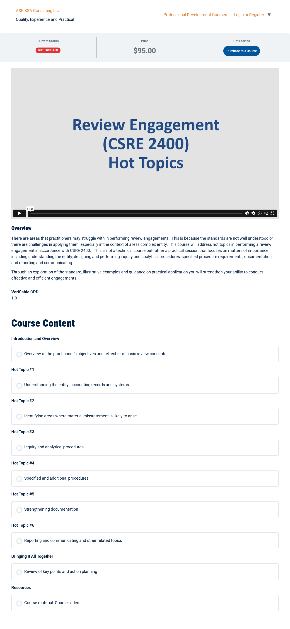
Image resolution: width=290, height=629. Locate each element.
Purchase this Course (242, 51)
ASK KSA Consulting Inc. (38, 10)
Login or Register (249, 14)
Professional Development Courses (195, 14)
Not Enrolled (48, 50)
